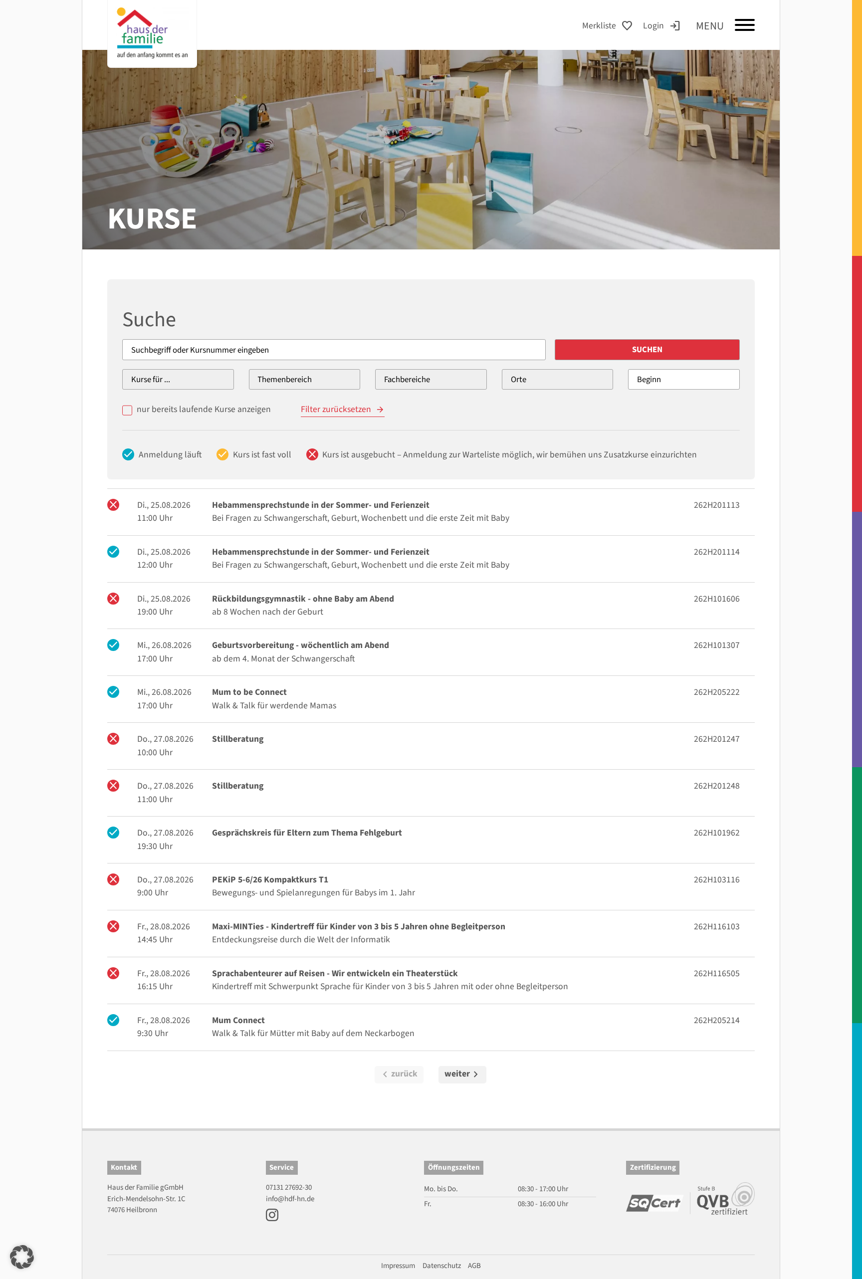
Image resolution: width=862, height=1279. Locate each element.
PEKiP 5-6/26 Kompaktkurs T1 (270, 879)
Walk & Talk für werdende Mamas (274, 705)
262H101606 (717, 599)
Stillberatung (237, 739)
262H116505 (717, 973)
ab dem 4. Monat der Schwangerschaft (283, 658)
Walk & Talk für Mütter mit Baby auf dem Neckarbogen (313, 1033)
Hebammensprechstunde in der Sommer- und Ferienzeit (321, 505)
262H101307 (717, 645)
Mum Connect (238, 1020)
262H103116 (717, 879)
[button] (22, 1257)
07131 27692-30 (289, 1187)
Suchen (647, 350)
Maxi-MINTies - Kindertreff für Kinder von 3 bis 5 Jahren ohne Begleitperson (358, 926)
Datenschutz (442, 1266)
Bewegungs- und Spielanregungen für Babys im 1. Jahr (313, 892)
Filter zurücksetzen (336, 409)
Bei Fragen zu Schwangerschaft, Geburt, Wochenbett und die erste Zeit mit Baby (360, 518)
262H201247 (717, 739)
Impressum (398, 1266)
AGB (474, 1266)
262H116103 (717, 926)
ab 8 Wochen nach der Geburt (267, 612)
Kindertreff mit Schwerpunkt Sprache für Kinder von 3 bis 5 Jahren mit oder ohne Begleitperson (390, 986)
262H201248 (717, 786)
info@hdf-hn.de (290, 1199)
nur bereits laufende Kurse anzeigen (204, 409)
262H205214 (717, 1020)
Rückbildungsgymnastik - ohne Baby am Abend (303, 599)
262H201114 (717, 552)
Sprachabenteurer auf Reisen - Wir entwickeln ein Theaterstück (335, 973)
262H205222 (717, 692)
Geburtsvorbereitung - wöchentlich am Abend (300, 645)
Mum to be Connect (249, 692)
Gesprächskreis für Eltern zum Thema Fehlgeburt (307, 833)
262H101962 (717, 833)
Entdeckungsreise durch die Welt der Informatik (301, 939)
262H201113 (717, 505)
